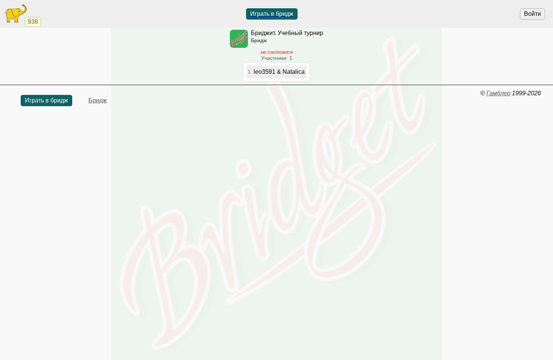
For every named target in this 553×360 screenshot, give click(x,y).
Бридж (97, 100)
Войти (532, 14)
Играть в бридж (271, 14)
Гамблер (498, 93)
